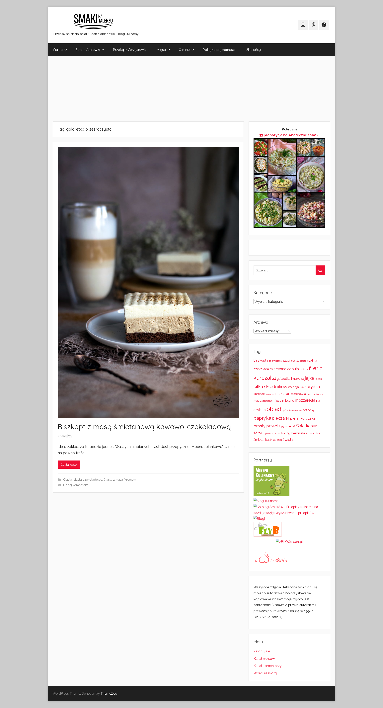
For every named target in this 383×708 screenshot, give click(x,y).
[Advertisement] (167, 89)
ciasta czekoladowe (87, 479)
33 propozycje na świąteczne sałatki (289, 135)
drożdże (304, 369)
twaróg (285, 433)
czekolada (261, 369)
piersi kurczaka (303, 418)
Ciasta (58, 49)
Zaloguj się (262, 651)
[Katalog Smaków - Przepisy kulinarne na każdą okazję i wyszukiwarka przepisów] (289, 513)
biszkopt (260, 360)
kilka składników (270, 386)
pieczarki (280, 418)
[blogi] (259, 519)
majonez (270, 394)
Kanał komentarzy (267, 666)
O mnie (184, 49)
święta (288, 439)
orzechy (308, 410)
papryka (262, 418)
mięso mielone (283, 400)
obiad (274, 408)
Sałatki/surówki (88, 49)
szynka (276, 433)
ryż (293, 426)
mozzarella (305, 400)
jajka (309, 378)
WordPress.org (265, 673)
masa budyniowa (315, 394)
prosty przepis (267, 426)
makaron (282, 393)
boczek (286, 360)
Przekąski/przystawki (129, 49)
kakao (318, 378)
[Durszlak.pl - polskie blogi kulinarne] (266, 501)
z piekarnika (313, 433)
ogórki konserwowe (292, 410)
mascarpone (263, 400)
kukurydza (310, 386)
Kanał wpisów (264, 659)
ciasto (303, 360)
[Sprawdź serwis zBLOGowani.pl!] (289, 542)
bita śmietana (274, 360)
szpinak (267, 433)
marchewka (298, 393)
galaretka (283, 379)
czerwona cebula (284, 369)
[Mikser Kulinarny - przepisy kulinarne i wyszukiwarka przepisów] (271, 495)
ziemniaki (298, 433)
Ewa (69, 436)
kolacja (293, 387)
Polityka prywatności (219, 49)
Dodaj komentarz (75, 485)
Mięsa (161, 49)
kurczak (259, 394)
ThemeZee (109, 693)
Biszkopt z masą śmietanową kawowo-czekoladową (144, 426)
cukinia (312, 360)
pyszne (286, 426)
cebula (295, 360)
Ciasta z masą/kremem (120, 479)
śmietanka (261, 440)
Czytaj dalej (69, 464)
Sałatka (303, 425)
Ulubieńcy (253, 49)
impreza (297, 379)
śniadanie (275, 439)
